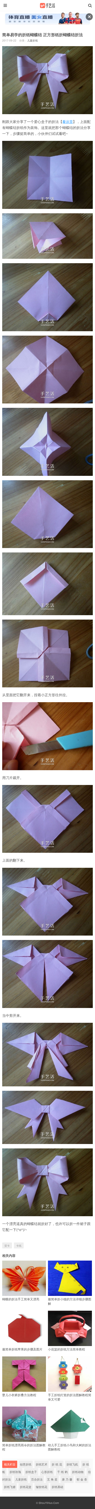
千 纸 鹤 (62, 1472)
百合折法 (37, 1479)
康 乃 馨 (67, 1479)
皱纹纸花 (41, 1487)
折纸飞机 (72, 1464)
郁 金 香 (82, 1479)
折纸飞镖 (9, 1487)
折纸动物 (78, 1472)
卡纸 (18, 1245)
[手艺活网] (47, 5)
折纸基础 (57, 1487)
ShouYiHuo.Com (49, 1503)
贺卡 (7, 1245)
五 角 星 (52, 1479)
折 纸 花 (57, 1464)
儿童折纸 (32, 40)
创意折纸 (25, 1464)
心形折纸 (47, 1472)
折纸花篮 (25, 1487)
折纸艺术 (41, 1464)
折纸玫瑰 (15, 1472)
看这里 (67, 121)
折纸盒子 (31, 1472)
